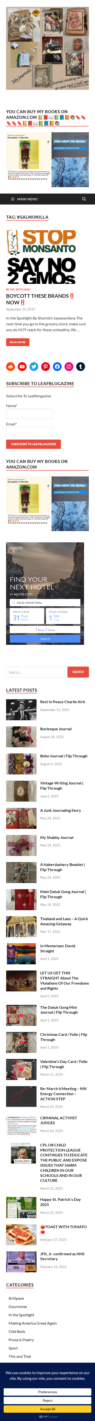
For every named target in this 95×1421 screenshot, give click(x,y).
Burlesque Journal (56, 728)
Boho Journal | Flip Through (63, 755)
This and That (20, 1356)
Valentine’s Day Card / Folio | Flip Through (63, 1064)
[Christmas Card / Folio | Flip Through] (21, 1034)
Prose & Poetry (21, 1339)
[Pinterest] (45, 366)
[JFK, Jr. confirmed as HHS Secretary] (21, 1254)
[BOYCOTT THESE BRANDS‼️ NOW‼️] (47, 259)
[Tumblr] (80, 366)
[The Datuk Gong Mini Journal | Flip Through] (21, 1007)
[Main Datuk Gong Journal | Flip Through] (21, 892)
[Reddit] (10, 366)
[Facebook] (57, 366)
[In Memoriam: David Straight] (21, 946)
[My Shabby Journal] (21, 837)
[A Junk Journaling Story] (21, 810)
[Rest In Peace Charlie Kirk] (21, 702)
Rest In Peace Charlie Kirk (62, 701)
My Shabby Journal (56, 837)
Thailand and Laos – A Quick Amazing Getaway (64, 921)
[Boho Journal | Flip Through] (21, 756)
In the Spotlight (18, 289)
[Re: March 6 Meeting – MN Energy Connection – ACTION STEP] (21, 1089)
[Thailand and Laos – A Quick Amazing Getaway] (21, 919)
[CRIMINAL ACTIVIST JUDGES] (21, 1118)
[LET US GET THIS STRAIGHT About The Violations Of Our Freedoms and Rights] (21, 973)
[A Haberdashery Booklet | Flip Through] (21, 865)
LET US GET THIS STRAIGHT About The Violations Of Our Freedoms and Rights (64, 980)
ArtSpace (16, 1298)
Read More (16, 341)
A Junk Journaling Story (60, 810)
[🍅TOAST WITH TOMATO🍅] (21, 1227)
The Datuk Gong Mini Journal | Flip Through (59, 1010)
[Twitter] (33, 366)
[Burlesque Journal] (21, 729)
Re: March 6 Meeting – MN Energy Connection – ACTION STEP (63, 1093)
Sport (13, 1348)
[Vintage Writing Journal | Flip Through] (21, 783)
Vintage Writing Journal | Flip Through (61, 785)
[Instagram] (69, 366)
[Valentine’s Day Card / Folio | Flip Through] (21, 1062)
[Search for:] (47, 672)
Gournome (18, 1306)
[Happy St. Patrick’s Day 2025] (21, 1199)
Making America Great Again (33, 1323)
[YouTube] (22, 366)
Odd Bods (17, 1331)
